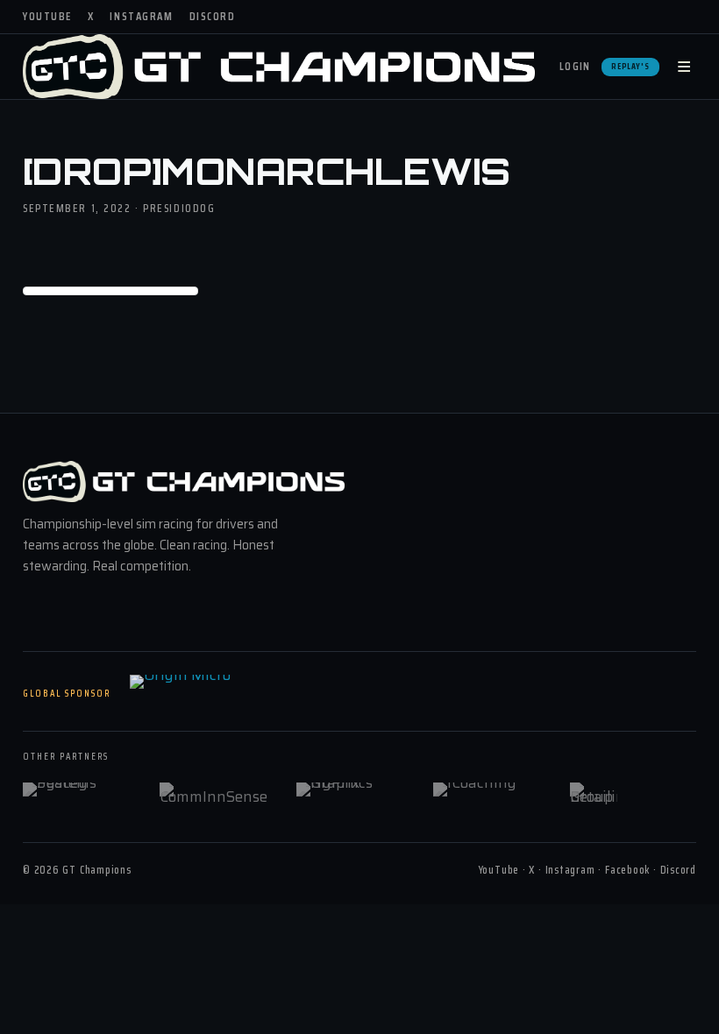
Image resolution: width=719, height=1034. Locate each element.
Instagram (141, 16)
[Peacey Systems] (80, 795)
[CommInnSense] (217, 795)
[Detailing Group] (627, 795)
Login (575, 66)
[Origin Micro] (217, 694)
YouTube (47, 16)
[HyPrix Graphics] (353, 795)
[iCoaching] (490, 795)
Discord (212, 16)
